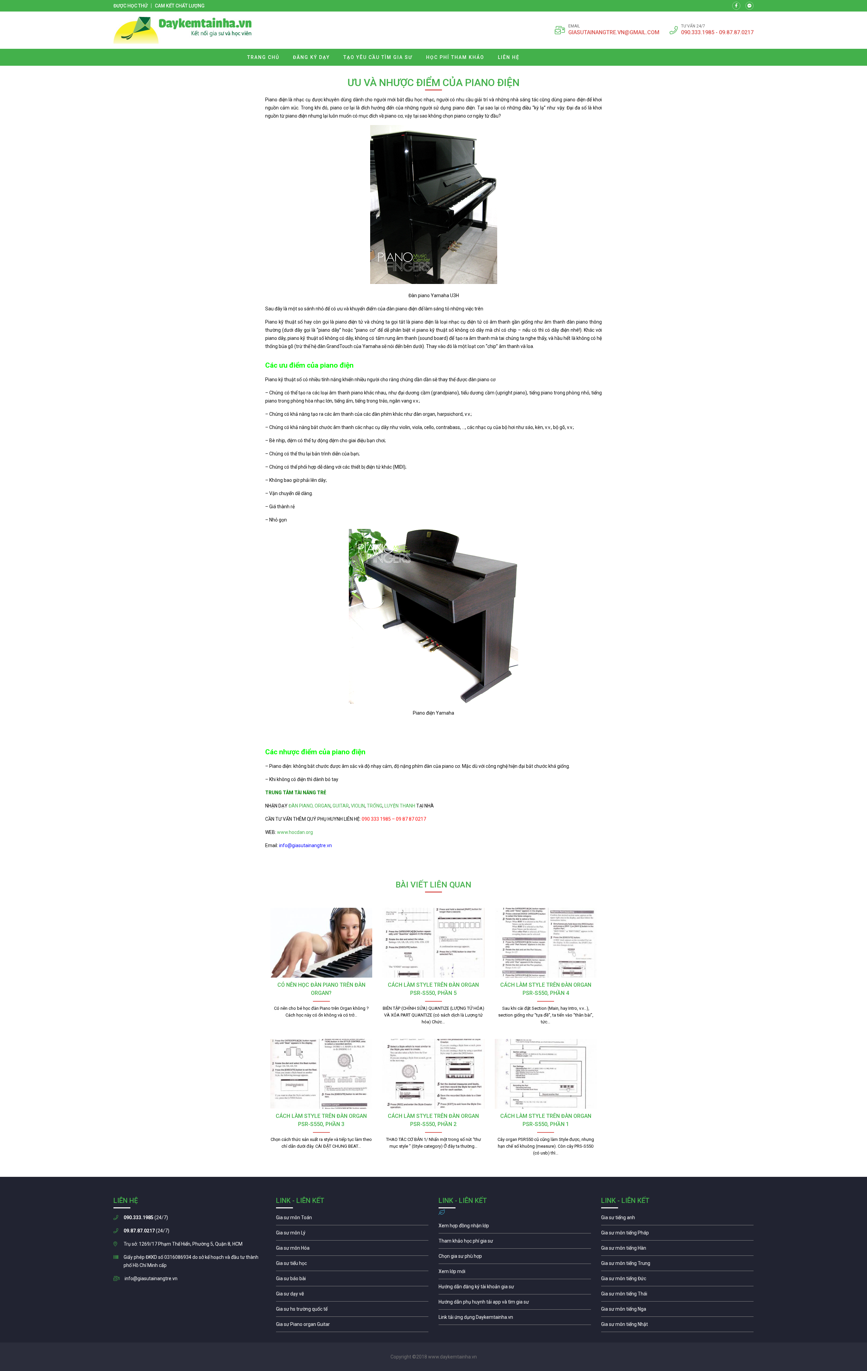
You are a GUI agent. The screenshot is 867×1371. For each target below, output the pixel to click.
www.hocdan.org (294, 832)
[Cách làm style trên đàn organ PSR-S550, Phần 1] (546, 1074)
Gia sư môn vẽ (352, 1295)
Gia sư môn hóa (352, 1249)
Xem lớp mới (515, 1273)
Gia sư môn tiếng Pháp (677, 1234)
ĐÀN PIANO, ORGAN (310, 806)
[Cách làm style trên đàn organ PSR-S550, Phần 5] (433, 943)
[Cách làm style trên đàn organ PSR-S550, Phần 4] (546, 943)
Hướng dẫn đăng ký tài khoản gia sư (515, 1288)
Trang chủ (263, 57)
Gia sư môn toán (352, 1219)
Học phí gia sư (515, 1242)
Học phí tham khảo (455, 57)
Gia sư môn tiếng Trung (677, 1265)
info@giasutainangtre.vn (151, 1278)
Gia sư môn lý (352, 1234)
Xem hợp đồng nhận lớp (515, 1227)
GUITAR (341, 806)
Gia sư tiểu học (352, 1265)
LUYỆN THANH (399, 806)
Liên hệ (509, 57)
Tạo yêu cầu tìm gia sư (378, 57)
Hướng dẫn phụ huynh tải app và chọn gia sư (515, 1303)
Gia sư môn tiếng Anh (677, 1219)
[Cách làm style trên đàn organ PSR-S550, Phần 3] (321, 1074)
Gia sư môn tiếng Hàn (677, 1249)
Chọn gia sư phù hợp (515, 1258)
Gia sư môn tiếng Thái (677, 1295)
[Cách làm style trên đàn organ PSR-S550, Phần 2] (433, 1074)
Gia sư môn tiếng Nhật (677, 1326)
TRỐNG (374, 806)
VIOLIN (358, 806)
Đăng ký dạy (311, 57)
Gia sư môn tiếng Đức (677, 1280)
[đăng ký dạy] (182, 30)
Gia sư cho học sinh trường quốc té (352, 1310)
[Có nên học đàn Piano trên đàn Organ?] (321, 943)
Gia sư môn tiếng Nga (515, 1319)
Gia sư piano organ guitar (352, 1326)
